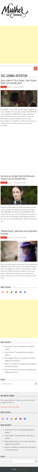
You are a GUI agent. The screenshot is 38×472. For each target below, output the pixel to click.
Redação (9, 87)
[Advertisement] (19, 45)
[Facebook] (20, 292)
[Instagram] (3, 292)
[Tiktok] (11, 292)
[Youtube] (16, 292)
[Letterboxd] (7, 292)
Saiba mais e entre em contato (10, 407)
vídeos (4, 87)
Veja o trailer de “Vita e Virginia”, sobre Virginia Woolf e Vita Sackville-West (18, 82)
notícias (4, 183)
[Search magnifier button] (36, 383)
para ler (4, 237)
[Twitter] (7, 419)
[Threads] (25, 292)
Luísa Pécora (11, 237)
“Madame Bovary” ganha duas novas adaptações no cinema (19, 232)
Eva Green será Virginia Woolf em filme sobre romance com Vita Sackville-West (18, 177)
